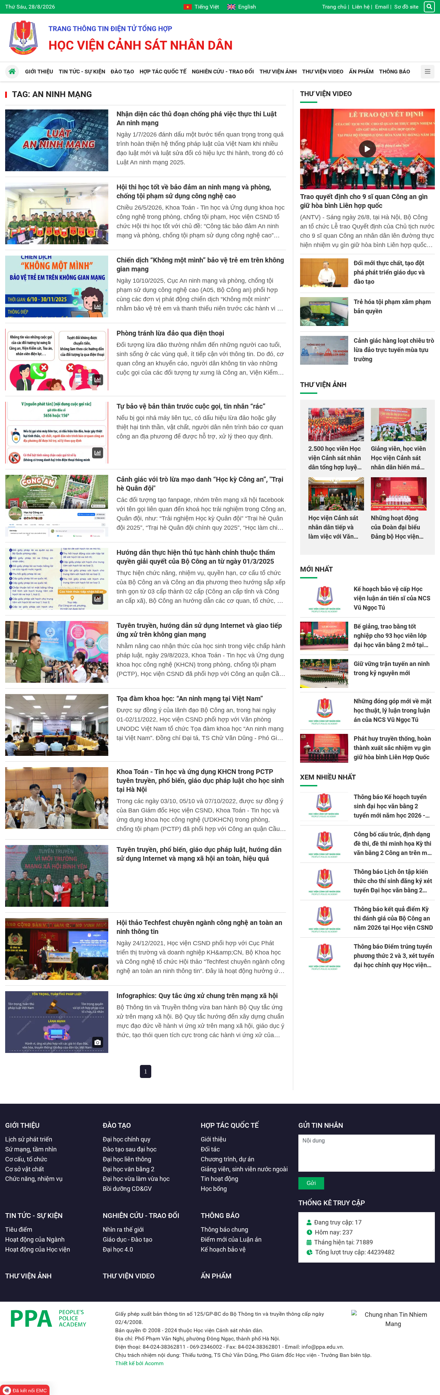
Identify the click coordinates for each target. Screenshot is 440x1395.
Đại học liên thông (127, 1159)
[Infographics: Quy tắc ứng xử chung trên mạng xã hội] (56, 1022)
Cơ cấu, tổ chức (26, 1159)
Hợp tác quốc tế (229, 1125)
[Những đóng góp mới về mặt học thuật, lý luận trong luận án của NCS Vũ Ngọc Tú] (324, 710)
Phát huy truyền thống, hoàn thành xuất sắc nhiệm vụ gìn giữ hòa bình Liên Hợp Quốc (392, 748)
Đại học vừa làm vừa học (136, 1178)
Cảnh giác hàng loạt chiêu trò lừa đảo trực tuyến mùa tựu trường (394, 350)
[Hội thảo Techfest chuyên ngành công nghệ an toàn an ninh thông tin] (56, 949)
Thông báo (220, 1215)
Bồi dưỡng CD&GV (127, 1188)
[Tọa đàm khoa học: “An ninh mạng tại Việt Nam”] (56, 725)
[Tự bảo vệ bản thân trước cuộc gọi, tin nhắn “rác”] (56, 433)
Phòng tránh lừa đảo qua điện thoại (170, 333)
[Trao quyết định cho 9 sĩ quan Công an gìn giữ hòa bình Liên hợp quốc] (367, 149)
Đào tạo (117, 1125)
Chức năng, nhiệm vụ (34, 1178)
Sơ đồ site (406, 6)
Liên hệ (361, 6)
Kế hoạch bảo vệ (223, 1249)
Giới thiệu (22, 1125)
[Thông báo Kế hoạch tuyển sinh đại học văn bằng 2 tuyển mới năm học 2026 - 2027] (324, 806)
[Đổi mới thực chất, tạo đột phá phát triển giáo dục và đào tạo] (324, 272)
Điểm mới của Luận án (231, 1239)
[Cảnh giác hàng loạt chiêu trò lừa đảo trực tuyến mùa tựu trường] (324, 350)
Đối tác (210, 1149)
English (247, 6)
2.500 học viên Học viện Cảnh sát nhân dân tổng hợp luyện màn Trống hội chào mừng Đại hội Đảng (335, 467)
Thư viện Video (326, 94)
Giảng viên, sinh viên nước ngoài (244, 1169)
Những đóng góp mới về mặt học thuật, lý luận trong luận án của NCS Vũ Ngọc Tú (392, 710)
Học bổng (214, 1188)
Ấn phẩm (216, 1276)
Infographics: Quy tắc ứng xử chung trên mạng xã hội (197, 996)
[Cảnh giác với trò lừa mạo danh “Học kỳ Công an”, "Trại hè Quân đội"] (56, 506)
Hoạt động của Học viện (37, 1249)
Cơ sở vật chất (24, 1169)
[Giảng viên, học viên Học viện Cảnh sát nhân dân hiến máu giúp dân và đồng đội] (399, 424)
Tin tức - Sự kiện (34, 1215)
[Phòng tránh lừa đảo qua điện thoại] (56, 359)
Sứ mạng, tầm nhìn (31, 1149)
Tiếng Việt (207, 6)
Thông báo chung (224, 1229)
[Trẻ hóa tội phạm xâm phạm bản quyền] (324, 311)
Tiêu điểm (18, 1229)
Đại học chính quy (127, 1139)
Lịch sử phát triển (28, 1139)
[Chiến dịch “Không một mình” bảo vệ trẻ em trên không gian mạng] (56, 286)
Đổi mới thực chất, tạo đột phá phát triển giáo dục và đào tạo (389, 272)
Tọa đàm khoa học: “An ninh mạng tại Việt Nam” (190, 698)
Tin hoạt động (219, 1178)
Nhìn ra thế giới (123, 1229)
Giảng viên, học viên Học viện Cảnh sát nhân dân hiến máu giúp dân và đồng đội (398, 467)
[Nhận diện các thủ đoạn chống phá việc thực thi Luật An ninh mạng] (56, 140)
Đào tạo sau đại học (129, 1149)
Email (382, 6)
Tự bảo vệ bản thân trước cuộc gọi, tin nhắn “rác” (191, 406)
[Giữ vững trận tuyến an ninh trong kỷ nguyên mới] (324, 673)
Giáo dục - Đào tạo (127, 1239)
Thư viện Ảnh (323, 384)
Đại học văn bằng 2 (128, 1169)
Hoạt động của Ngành (35, 1239)
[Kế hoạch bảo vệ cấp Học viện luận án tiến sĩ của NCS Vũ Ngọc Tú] (324, 598)
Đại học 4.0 (118, 1249)
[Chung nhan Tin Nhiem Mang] (393, 1323)
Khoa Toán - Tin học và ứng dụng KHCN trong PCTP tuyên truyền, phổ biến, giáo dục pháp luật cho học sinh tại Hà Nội (200, 780)
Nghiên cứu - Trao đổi (141, 1215)
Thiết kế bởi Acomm (139, 1363)
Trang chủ (334, 6)
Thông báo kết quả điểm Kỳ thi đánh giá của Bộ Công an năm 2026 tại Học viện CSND (393, 918)
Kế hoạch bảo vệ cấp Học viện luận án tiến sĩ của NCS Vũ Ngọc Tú (392, 598)
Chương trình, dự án (227, 1159)
